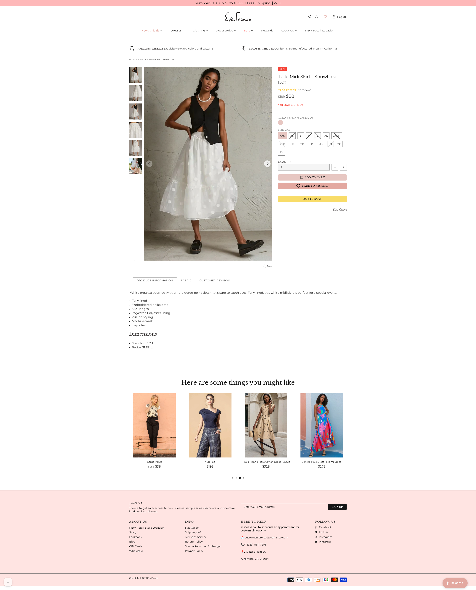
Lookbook (135, 537)
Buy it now (312, 198)
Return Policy (194, 541)
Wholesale (136, 551)
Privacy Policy (194, 551)
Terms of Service (196, 537)
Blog (132, 541)
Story (132, 532)
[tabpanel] (322, 434)
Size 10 (141, 59)
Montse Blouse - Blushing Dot (322, 461)
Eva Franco (238, 17)
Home (132, 59)
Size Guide (192, 527)
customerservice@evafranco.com (266, 537)
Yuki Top (154, 461)
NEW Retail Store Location (146, 527)
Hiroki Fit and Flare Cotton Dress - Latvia (210, 461)
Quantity (285, 162)
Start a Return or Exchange (202, 546)
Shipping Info (193, 532)
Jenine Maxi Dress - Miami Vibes (265, 461)
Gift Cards (135, 546)
